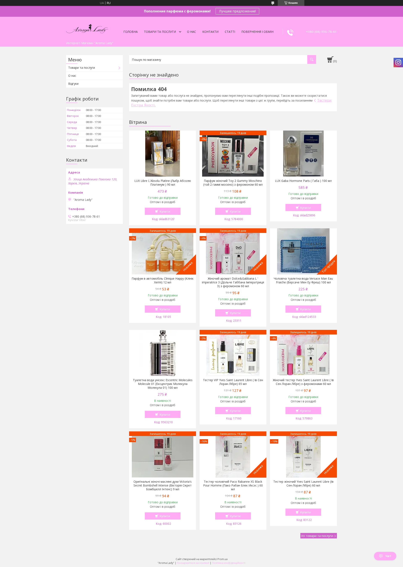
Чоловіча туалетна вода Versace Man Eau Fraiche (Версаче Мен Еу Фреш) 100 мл (303, 280)
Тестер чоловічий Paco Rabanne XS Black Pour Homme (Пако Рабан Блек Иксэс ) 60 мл (233, 485)
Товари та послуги (160, 32)
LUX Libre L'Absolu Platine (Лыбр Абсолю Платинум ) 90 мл (162, 182)
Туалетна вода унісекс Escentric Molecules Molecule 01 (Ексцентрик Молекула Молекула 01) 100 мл (162, 384)
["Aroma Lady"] (87, 28)
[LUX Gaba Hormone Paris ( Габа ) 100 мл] (303, 154)
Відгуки (73, 84)
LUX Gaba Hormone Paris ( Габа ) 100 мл (303, 181)
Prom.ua (222, 559)
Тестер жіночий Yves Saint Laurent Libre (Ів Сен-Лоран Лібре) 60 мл (303, 483)
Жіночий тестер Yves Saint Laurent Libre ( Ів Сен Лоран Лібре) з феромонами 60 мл (303, 382)
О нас (191, 32)
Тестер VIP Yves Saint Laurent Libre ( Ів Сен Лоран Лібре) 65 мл (233, 382)
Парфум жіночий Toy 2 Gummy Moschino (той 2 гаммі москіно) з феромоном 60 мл (233, 182)
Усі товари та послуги (317, 536)
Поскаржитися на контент (193, 563)
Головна (130, 32)
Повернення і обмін (257, 32)
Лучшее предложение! (237, 11)
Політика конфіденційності (228, 563)
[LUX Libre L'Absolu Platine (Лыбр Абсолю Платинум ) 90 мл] (162, 154)
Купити (165, 211)
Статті (230, 32)
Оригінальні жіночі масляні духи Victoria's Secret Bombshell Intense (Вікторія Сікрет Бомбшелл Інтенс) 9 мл (162, 485)
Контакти (210, 32)
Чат (388, 556)
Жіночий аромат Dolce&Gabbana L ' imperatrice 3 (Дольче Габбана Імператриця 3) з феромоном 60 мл (233, 282)
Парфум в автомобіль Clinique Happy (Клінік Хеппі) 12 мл (163, 280)
